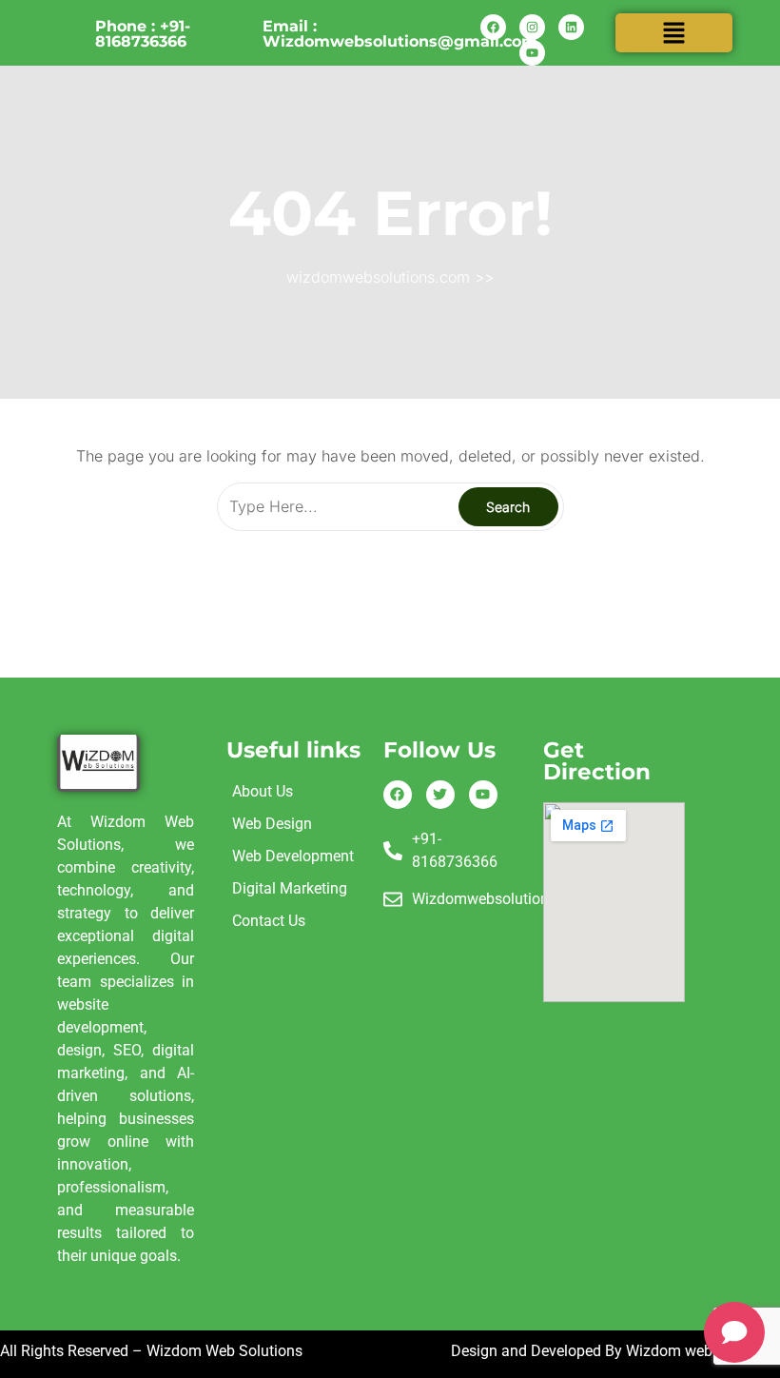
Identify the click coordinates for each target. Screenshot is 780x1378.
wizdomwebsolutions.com (378, 276)
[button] (673, 32)
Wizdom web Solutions (703, 1351)
